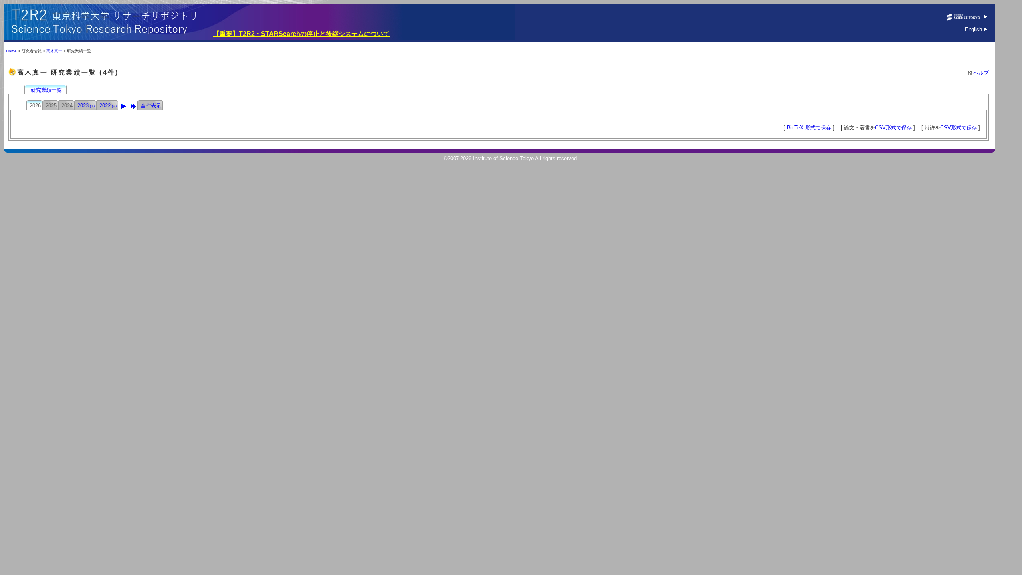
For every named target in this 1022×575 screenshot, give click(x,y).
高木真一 (54, 51)
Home (11, 51)
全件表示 (151, 106)
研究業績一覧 (46, 90)
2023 (86, 106)
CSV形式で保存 (893, 128)
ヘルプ (980, 73)
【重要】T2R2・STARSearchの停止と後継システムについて (301, 33)
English (974, 29)
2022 (108, 106)
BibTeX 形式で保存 (809, 128)
